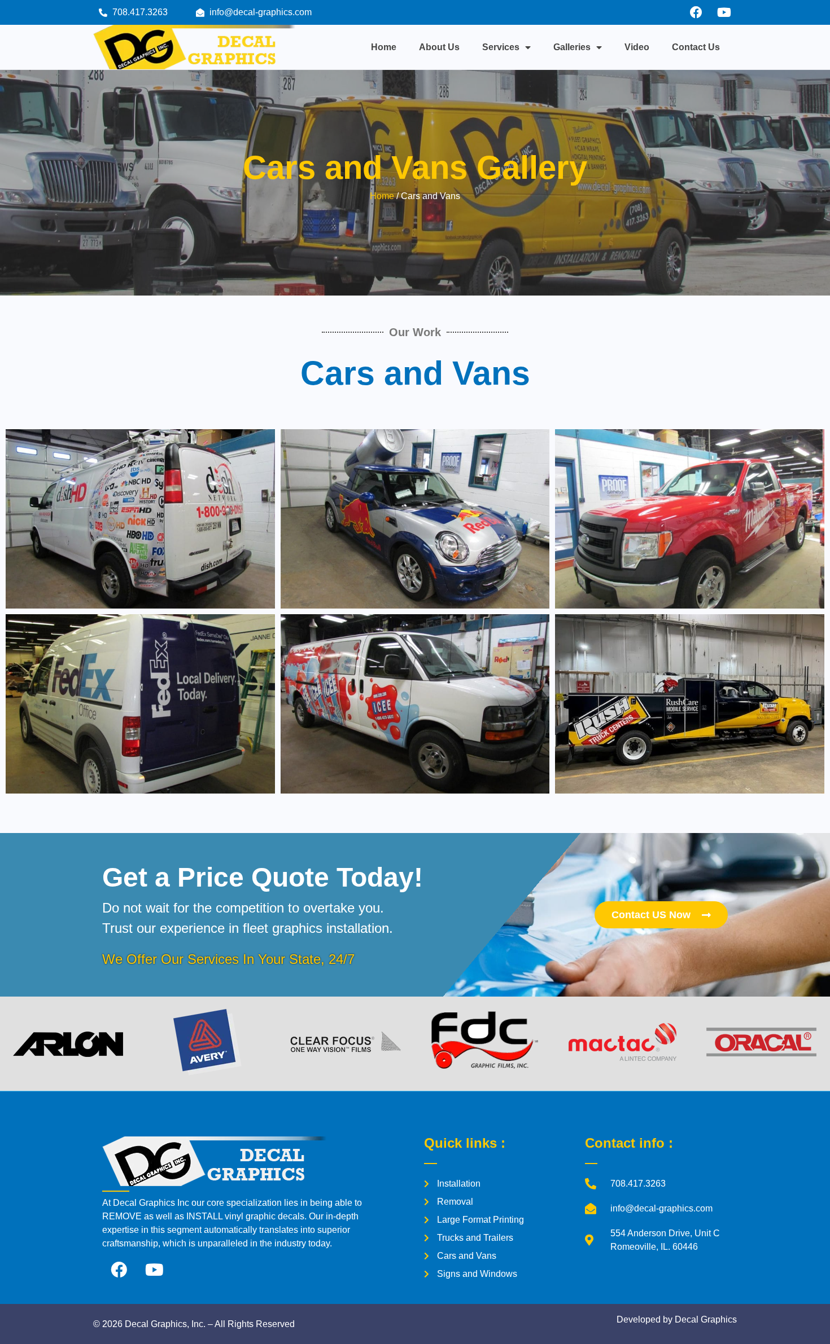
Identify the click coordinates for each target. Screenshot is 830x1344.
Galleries (572, 47)
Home (383, 47)
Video (636, 47)
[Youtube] (723, 12)
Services (500, 47)
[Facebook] (696, 12)
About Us (439, 47)
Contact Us (696, 47)
